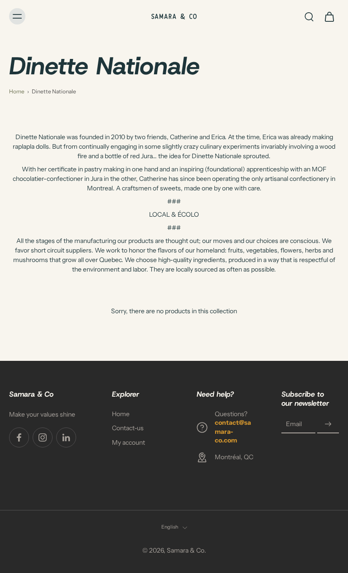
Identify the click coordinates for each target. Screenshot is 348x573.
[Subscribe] (328, 424)
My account (128, 442)
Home (16, 91)
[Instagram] (43, 437)
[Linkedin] (66, 437)
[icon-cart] (329, 16)
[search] (309, 16)
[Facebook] (19, 437)
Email (294, 424)
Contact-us (128, 428)
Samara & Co (185, 550)
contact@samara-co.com (233, 432)
